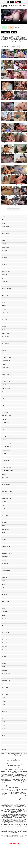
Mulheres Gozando (7, 457)
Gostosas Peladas (6, 357)
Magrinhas (4, 419)
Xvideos (4, 728)
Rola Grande (5, 594)
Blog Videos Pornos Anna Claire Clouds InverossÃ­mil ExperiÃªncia (7, 174)
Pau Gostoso (5, 512)
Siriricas (4, 656)
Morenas (4, 432)
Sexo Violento (5, 653)
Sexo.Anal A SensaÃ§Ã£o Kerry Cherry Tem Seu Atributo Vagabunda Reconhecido (21, 111)
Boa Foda (4, 240)
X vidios (4, 708)
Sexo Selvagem (5, 649)
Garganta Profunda (7, 347)
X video (3, 697)
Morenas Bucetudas (7, 436)
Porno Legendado (6, 570)
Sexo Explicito (5, 625)
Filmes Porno (5, 343)
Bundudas (4, 274)
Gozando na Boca (6, 377)
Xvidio (3, 732)
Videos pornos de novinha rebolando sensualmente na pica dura (7, 111)
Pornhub (4, 539)
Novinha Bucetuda (6, 498)
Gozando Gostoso (6, 374)
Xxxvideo (4, 745)
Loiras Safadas (5, 412)
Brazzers (4, 250)
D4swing (4, 309)
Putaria (4, 580)
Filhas (3, 329)
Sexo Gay (4, 628)
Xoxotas (4, 721)
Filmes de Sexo (5, 336)
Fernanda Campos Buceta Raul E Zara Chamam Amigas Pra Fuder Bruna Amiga (7, 132)
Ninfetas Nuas (5, 494)
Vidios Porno (5, 694)
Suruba (3, 666)
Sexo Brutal (5, 622)
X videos (4, 701)
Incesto (4, 395)
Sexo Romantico (6, 646)
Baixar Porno (5, 226)
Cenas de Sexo (5, 285)
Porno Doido (5, 556)
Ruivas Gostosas (6, 601)
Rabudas (4, 587)
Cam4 (3, 278)
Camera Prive (5, 281)
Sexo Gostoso (5, 632)
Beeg (3, 236)
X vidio (3, 704)
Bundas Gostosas (6, 271)
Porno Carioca (5, 549)
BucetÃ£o (4, 257)
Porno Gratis (5, 563)
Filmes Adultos (6, 333)
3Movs (3, 216)
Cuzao (3, 302)
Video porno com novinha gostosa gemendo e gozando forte (21, 69)
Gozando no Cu (6, 381)
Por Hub (4, 532)
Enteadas (4, 319)
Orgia (3, 505)
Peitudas (4, 525)
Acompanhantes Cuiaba (14, 843)
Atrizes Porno (5, 223)
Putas (3, 584)
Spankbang (4, 663)
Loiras (3, 405)
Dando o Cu (5, 312)
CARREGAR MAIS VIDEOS (13, 209)
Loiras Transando (6, 415)
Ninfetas (4, 488)
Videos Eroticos (6, 680)
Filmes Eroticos (6, 340)
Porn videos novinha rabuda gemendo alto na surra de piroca (21, 58)
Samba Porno (5, 611)
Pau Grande (5, 515)
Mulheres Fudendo (7, 453)
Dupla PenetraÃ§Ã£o (7, 316)
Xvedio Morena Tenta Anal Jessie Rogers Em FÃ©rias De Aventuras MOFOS (21, 142)
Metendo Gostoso (6, 422)
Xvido (3, 735)
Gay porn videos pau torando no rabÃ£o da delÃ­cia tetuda (7, 100)
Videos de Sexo (5, 677)
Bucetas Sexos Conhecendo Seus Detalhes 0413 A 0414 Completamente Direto (21, 121)
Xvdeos (3, 725)
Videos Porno (15, 46)
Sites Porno (5, 659)
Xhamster (4, 711)
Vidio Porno (5, 690)
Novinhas (4, 501)
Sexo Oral (4, 639)
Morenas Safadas (6, 446)
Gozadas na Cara (6, 367)
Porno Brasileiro (6, 546)
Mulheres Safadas (6, 467)
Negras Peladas (6, 481)
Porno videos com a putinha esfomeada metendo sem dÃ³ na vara (21, 79)
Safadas (4, 608)
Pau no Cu (4, 522)
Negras (4, 474)
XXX (3, 742)
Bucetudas (4, 264)
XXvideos (4, 739)
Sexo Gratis (5, 635)
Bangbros (4, 230)
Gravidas (4, 384)
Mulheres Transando (7, 470)
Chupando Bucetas (6, 288)
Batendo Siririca (6, 233)
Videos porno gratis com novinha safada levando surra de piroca (21, 100)
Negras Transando (6, 484)
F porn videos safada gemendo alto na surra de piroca (7, 90)
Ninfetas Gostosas (7, 491)
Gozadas (4, 364)
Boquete (4, 243)
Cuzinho (4, 305)
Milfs (3, 429)
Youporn (4, 749)
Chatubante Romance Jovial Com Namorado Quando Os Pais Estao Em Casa (21, 132)
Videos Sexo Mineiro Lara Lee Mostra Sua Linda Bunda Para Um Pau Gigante (7, 121)
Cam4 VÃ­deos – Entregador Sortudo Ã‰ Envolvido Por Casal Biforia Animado (7, 142)
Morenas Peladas (6, 443)
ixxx (3, 398)
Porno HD (4, 567)
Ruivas (3, 598)
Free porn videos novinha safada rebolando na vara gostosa (7, 69)
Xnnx (3, 714)
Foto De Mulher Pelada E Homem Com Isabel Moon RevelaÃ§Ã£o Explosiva (21, 195)
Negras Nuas (5, 477)
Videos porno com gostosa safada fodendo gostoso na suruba (21, 90)
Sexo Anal (4, 618)
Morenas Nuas (5, 439)
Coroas (4, 298)
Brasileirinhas (5, 247)
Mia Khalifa (4, 426)
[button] (26, 2)
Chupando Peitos (6, 291)
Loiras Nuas (5, 408)
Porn (3, 536)
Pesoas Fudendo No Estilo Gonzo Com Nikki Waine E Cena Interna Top (7, 153)
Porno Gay (4, 560)
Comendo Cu (5, 295)
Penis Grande (5, 529)
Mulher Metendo (6, 450)
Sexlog (3, 615)
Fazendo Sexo (5, 326)
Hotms (3, 391)
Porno (3, 543)
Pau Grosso (5, 518)
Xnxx (3, 718)
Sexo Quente (5, 642)
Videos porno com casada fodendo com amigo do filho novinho (7, 58)
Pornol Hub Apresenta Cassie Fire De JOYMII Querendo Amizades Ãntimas (21, 153)
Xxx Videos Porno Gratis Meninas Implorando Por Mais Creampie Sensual (7, 195)
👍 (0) (4, 27)
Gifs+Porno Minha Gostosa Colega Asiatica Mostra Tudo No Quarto (21, 174)
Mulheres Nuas (6, 460)
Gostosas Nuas (6, 353)
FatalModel (5, 322)
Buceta (3, 254)
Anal (3, 219)
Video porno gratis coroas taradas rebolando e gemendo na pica (7, 79)
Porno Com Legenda (7, 553)
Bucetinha (4, 261)
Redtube (4, 591)
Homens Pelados (6, 388)
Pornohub (4, 577)
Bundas (3, 267)
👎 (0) (11, 27)
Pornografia (5, 573)
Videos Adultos (6, 673)
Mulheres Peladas (6, 463)
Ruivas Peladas (5, 604)
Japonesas (4, 402)
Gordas (4, 350)
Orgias (3, 508)
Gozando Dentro (6, 371)
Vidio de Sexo (5, 687)
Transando (4, 670)
